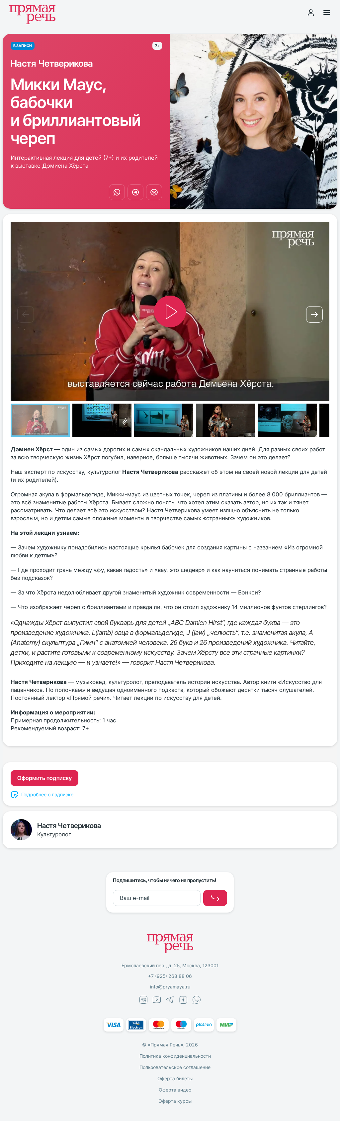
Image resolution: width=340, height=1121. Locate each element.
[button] (25, 314)
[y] (215, 898)
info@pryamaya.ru (170, 986)
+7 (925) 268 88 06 (170, 976)
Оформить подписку (44, 778)
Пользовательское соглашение (175, 1067)
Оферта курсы (175, 1101)
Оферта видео (175, 1090)
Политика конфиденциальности (175, 1056)
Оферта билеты (175, 1078)
